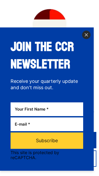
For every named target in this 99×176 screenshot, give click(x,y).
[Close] (86, 35)
